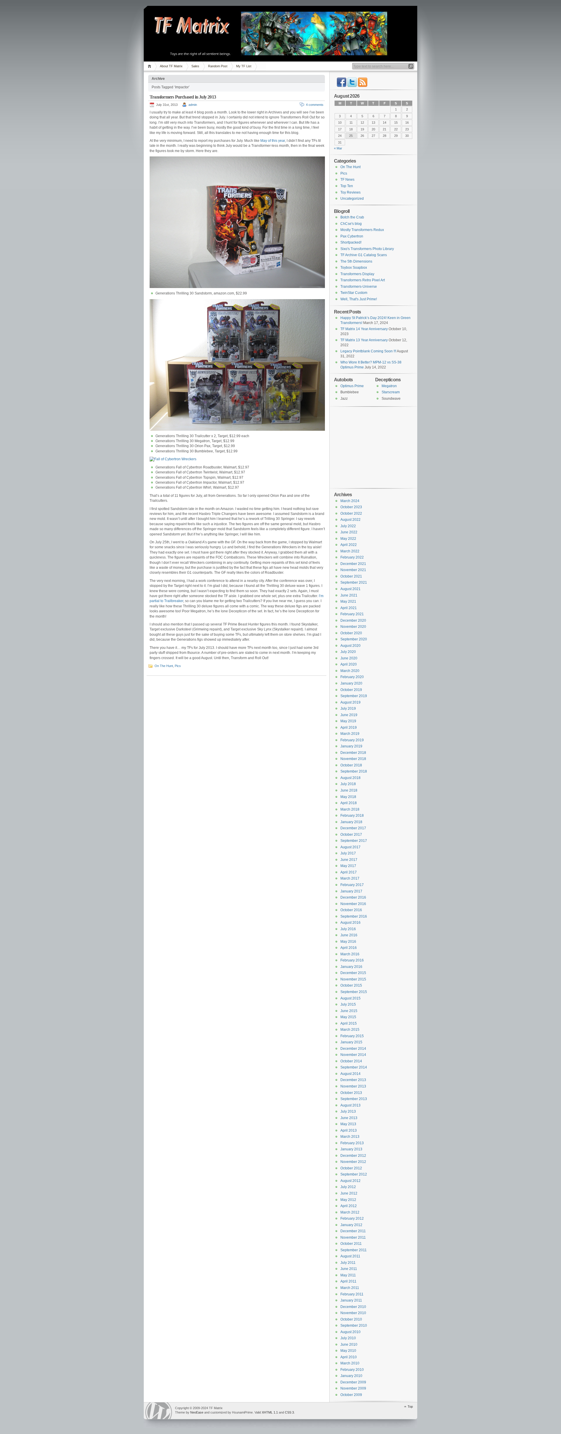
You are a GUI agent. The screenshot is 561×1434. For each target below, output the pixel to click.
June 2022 (348, 532)
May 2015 (348, 1017)
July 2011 (348, 1263)
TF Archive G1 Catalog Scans (363, 255)
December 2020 (353, 620)
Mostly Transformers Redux (362, 230)
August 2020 (350, 646)
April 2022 (348, 545)
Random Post (217, 66)
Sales (195, 66)
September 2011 (353, 1250)
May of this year (272, 141)
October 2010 (351, 1319)
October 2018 (351, 765)
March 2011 (349, 1288)
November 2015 (353, 979)
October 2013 (351, 1093)
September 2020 (353, 639)
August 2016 (350, 923)
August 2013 (350, 1105)
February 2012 (352, 1218)
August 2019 (350, 702)
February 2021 (352, 614)
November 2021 (353, 570)
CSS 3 (289, 1412)
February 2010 (352, 1370)
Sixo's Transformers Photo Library (367, 249)
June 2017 (348, 860)
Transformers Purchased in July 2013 (183, 96)
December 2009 (353, 1382)
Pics (178, 666)
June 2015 (348, 1011)
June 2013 (348, 1118)
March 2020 (349, 671)
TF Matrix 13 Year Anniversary (364, 340)
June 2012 (348, 1193)
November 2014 (353, 1055)
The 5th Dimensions (356, 261)
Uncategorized (352, 199)
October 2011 (351, 1244)
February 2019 (352, 740)
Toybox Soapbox (353, 268)
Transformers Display (357, 274)
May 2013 (348, 1124)
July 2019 (348, 708)
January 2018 (351, 822)
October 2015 (351, 985)
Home (150, 66)
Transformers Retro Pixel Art (362, 280)
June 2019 (348, 715)
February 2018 (352, 815)
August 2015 (350, 998)
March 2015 (349, 1030)
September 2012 (353, 1174)
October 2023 (351, 507)
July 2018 (348, 784)
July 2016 (348, 929)
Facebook (341, 82)
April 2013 (348, 1130)
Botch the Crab (352, 217)
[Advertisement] (370, 446)
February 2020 (352, 677)
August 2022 (350, 520)
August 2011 (350, 1256)
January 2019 (351, 746)
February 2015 (352, 1036)
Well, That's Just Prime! (358, 299)
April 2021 (348, 608)
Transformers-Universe (358, 287)
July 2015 (348, 1004)
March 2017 (349, 878)
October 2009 (351, 1395)
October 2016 (351, 910)
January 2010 (351, 1376)
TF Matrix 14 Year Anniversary (364, 329)
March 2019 (349, 734)
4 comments (314, 104)
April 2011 (348, 1281)
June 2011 (348, 1269)
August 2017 (350, 847)
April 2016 (348, 948)
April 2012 (348, 1206)
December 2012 (353, 1156)
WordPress (158, 1410)
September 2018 (353, 771)
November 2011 (353, 1237)
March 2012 (349, 1212)
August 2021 (350, 589)
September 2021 (353, 582)
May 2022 (348, 539)
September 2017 (353, 841)
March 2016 (349, 954)
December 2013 (353, 1080)
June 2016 (348, 935)
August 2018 (350, 778)
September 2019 (353, 696)
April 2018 (348, 803)
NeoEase (196, 1412)
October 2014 (351, 1061)
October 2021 (351, 576)
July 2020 (348, 652)
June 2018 (348, 790)
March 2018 (349, 809)
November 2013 (353, 1086)
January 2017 (351, 891)
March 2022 (349, 551)
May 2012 (348, 1200)
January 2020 (351, 683)
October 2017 (351, 835)
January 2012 (351, 1225)
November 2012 (353, 1162)
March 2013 (349, 1137)
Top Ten (346, 186)
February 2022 (352, 557)
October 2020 (351, 633)
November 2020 (353, 627)
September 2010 (353, 1325)
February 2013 (352, 1143)
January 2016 (351, 967)
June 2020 (348, 658)
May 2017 (348, 866)
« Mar (338, 148)
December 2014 (353, 1049)
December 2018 (353, 753)
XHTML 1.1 (270, 1412)
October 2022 (351, 513)
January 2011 (351, 1300)
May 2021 (348, 601)
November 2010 (353, 1313)
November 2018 (353, 759)
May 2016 (348, 942)
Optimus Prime (352, 386)
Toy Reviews (350, 192)
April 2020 (348, 664)
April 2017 (348, 872)
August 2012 (350, 1181)
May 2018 (348, 797)
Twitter (352, 82)
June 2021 (348, 595)
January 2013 (351, 1149)
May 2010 (348, 1351)
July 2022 (348, 526)
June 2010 (348, 1344)
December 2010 (353, 1307)
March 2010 (349, 1363)
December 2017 (353, 828)
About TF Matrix (171, 66)
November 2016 (353, 904)
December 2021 (353, 564)
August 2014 (350, 1074)
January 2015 (351, 1042)
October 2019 (351, 690)
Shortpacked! (350, 242)
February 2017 (352, 885)
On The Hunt (164, 666)
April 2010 (348, 1357)
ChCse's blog (351, 224)
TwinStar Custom (353, 293)
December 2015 (353, 973)
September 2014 (353, 1067)
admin (192, 104)
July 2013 (348, 1111)
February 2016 (352, 960)
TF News (347, 179)
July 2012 (348, 1187)
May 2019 (348, 721)
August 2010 (350, 1332)
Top (410, 1406)
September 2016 (353, 916)
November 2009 (353, 1388)
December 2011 (353, 1231)
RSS (362, 82)
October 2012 (351, 1168)
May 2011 (348, 1275)
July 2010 (348, 1338)
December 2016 (353, 897)
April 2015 (348, 1023)
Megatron (389, 386)
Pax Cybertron (351, 236)
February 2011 (351, 1294)
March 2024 (349, 501)
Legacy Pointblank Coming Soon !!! (368, 351)
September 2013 (353, 1099)
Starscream (391, 392)
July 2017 (348, 853)
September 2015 (353, 992)
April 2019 (348, 727)
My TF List (243, 66)
